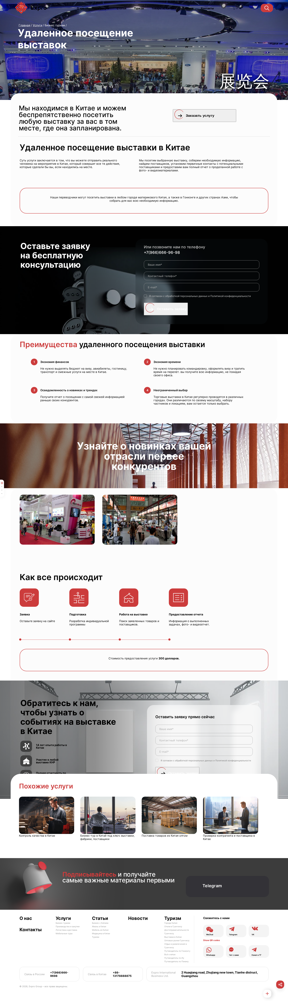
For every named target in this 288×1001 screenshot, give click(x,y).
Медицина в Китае (101, 933)
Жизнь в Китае (99, 926)
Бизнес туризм (63, 923)
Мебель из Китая (100, 930)
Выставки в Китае (173, 937)
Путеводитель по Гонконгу (177, 951)
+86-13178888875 (122, 974)
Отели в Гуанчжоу (173, 926)
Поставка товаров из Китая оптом (165, 835)
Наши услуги (100, 8)
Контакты (207, 8)
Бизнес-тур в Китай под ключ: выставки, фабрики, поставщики (107, 837)
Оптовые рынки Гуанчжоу (177, 940)
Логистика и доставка (66, 930)
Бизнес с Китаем (100, 923)
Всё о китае (170, 954)
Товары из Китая (163, 8)
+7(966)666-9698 (59, 974)
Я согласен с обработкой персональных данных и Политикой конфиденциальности (200, 296)
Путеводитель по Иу (174, 958)
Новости (187, 8)
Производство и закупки (68, 926)
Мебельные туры (64, 933)
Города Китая (170, 923)
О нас (80, 8)
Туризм (139, 8)
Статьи (121, 8)
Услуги (63, 918)
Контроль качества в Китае (37, 835)
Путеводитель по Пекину (176, 961)
